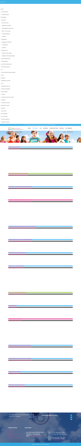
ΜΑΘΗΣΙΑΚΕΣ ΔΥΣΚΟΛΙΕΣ (6, 25)
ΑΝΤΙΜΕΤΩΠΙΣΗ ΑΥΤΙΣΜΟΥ (14, 147)
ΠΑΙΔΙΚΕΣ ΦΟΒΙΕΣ (4, 91)
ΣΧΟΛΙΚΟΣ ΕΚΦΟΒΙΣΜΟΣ (5, 88)
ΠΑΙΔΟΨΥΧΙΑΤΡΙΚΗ (5, 22)
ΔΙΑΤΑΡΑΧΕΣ (3, 77)
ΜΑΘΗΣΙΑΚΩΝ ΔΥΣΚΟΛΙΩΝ (6, 42)
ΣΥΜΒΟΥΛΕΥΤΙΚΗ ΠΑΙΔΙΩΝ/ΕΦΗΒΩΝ (8, 55)
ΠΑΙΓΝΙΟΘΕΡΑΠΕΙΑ (4, 61)
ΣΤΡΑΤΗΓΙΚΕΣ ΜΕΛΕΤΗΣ (5, 66)
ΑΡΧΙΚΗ (64, 131)
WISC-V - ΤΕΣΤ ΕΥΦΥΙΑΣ (6, 31)
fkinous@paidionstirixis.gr (35, 436)
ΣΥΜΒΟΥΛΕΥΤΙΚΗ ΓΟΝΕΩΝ (6, 53)
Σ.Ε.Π (1, 69)
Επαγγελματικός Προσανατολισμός (17, 292)
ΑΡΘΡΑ (2, 75)
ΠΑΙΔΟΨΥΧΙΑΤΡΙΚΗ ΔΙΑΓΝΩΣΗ (15, 319)
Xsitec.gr (41, 444)
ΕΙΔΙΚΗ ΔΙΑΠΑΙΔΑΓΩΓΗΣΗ (5, 58)
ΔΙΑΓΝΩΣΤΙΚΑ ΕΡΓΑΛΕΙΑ (5, 105)
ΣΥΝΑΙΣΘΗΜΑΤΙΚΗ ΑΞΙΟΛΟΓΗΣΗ (7, 28)
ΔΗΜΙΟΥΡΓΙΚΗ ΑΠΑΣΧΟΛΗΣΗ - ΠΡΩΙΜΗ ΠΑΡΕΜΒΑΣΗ (20, 239)
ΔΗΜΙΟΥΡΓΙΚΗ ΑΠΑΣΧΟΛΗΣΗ (6, 64)
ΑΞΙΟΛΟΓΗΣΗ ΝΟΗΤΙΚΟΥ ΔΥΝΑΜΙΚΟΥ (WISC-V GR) (19, 200)
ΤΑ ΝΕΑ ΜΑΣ (3, 108)
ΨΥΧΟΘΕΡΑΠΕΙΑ (5, 44)
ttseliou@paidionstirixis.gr (57, 439)
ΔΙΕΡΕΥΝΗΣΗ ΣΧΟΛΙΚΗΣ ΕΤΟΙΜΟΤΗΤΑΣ (17, 252)
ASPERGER (3, 99)
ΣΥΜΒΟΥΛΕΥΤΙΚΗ (4, 50)
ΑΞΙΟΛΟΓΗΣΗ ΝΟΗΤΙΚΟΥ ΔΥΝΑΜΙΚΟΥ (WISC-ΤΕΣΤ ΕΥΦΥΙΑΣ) (22, 226)
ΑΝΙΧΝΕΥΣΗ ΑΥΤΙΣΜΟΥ (5, 121)
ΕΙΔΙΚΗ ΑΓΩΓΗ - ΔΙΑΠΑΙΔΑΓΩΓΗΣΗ (16, 266)
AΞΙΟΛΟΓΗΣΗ (3, 20)
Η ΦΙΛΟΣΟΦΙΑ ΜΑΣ (4, 11)
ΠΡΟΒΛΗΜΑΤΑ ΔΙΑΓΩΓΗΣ (5, 86)
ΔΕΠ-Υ (2, 83)
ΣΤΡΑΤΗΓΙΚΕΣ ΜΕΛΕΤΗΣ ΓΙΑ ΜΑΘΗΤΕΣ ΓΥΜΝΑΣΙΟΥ (19, 358)
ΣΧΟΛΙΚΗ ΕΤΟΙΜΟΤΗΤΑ (6, 33)
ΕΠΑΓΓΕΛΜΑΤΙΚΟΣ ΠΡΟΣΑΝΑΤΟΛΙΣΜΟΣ (8, 72)
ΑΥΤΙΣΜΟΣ (4, 36)
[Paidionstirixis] (15, 128)
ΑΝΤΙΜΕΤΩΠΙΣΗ (4, 39)
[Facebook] (71, 415)
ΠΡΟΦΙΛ (2, 9)
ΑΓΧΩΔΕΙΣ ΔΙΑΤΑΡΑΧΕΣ (5, 102)
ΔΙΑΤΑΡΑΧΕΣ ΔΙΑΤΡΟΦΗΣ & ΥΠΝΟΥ (7, 97)
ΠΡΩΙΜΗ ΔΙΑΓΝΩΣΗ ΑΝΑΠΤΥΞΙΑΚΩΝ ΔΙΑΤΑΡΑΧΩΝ (19, 345)
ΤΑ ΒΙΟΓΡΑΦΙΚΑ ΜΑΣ (5, 14)
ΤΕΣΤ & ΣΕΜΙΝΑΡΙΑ (4, 113)
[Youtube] (71, 419)
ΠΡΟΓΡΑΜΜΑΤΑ (3, 17)
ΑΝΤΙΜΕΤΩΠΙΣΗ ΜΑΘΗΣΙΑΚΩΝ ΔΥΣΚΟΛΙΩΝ (18, 173)
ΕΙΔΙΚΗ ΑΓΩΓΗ (3, 110)
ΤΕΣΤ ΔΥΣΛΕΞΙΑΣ (4, 116)
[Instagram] (71, 417)
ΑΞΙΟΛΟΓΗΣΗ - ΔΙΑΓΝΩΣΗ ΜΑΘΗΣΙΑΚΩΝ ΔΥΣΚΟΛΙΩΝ (20, 186)
